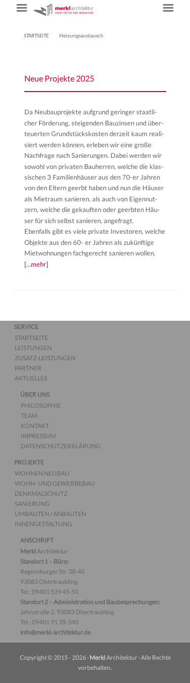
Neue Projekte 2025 (59, 78)
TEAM (29, 415)
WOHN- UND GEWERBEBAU (55, 483)
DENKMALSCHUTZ (41, 493)
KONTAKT (35, 426)
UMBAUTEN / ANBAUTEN (50, 514)
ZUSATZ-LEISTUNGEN (45, 358)
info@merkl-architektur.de (55, 632)
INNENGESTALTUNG (43, 524)
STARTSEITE (36, 35)
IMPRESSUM (38, 436)
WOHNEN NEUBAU (42, 473)
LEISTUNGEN (33, 348)
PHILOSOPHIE (41, 405)
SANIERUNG (32, 503)
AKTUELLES (31, 378)
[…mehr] (36, 264)
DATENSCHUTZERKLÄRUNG (60, 446)
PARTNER (28, 368)
